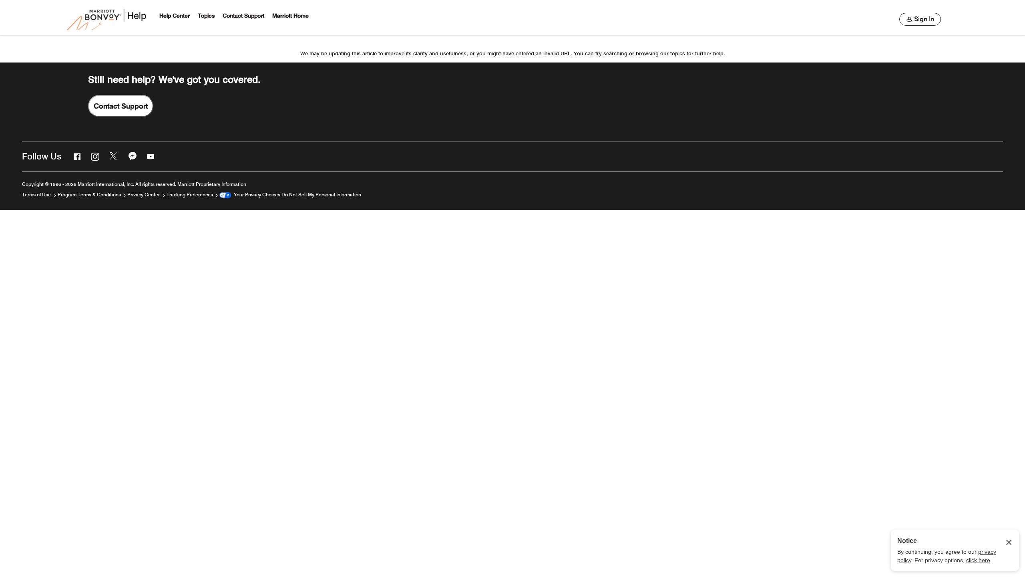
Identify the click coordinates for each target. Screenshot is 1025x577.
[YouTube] (150, 156)
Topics (206, 16)
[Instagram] (94, 156)
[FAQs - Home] (107, 17)
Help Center (174, 16)
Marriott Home (290, 16)
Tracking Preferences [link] (190, 195)
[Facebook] (76, 156)
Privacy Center (144, 195)
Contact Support (243, 16)
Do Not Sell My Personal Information (321, 195)
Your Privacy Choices (255, 195)
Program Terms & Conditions (90, 195)
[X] (113, 156)
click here (978, 560)
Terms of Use (37, 195)
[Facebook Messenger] (132, 156)
